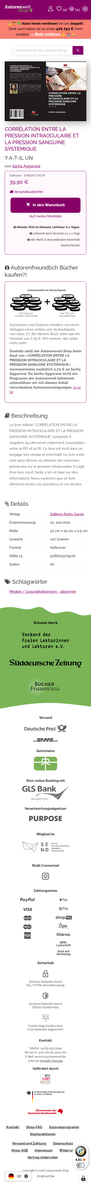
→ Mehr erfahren (45, 34)
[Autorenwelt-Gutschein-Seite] (45, 769)
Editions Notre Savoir (67, 514)
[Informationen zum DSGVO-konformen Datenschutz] (45, 998)
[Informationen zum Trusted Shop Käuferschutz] (45, 1020)
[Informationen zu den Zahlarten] (27, 902)
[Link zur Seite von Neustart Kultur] (45, 1084)
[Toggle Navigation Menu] (86, 10)
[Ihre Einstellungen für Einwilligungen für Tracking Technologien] (83, 1178)
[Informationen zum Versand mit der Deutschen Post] (45, 730)
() (64, 10)
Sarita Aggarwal (26, 166)
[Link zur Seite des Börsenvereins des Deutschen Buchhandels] (45, 1113)
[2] (79, 387)
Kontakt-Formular (51, 1061)
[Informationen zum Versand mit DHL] (45, 742)
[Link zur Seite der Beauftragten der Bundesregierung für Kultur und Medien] (45, 1105)
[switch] (81, 1165)
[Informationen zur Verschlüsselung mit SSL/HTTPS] (45, 975)
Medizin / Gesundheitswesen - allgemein (42, 592)
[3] (11, 392)
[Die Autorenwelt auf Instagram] (45, 878)
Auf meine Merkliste (45, 216)
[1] (75, 387)
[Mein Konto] (51, 10)
